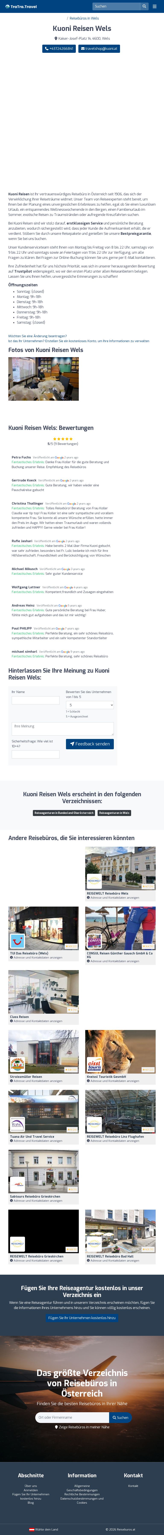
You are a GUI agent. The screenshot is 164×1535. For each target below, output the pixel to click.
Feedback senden (92, 744)
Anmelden (31, 1490)
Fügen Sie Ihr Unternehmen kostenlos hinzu (82, 1318)
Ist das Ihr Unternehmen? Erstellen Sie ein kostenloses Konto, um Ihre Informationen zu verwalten (78, 341)
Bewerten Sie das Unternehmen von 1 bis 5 (88, 694)
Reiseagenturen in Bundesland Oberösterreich (64, 813)
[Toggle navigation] (154, 6)
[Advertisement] (82, 90)
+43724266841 (60, 48)
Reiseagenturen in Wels (114, 813)
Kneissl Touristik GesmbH (106, 1077)
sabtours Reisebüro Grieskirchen (35, 1197)
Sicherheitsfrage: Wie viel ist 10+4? (32, 743)
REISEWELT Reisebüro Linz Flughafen (115, 1137)
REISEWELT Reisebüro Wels (107, 894)
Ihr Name (18, 692)
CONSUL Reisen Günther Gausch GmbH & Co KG (120, 955)
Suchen (122, 1417)
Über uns (31, 1486)
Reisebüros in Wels (84, 18)
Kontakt (133, 1486)
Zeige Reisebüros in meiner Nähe (84, 1427)
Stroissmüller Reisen (26, 1077)
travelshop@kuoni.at (101, 48)
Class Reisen (19, 1017)
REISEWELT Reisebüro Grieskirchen (36, 1256)
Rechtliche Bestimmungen (82, 1494)
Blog (31, 1503)
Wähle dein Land (46, 1529)
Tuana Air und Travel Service (32, 1137)
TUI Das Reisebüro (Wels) (29, 953)
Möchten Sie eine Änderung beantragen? (37, 336)
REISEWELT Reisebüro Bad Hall (110, 1256)
